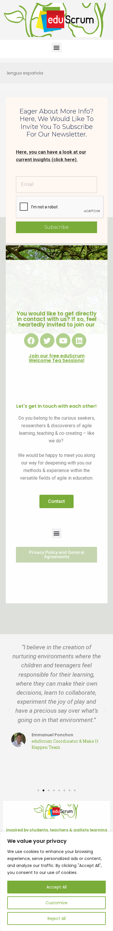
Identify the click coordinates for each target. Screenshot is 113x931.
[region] (56, 881)
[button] (56, 47)
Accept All (56, 887)
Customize (56, 903)
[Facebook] (31, 340)
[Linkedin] (79, 340)
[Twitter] (47, 340)
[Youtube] (63, 340)
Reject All (57, 918)
